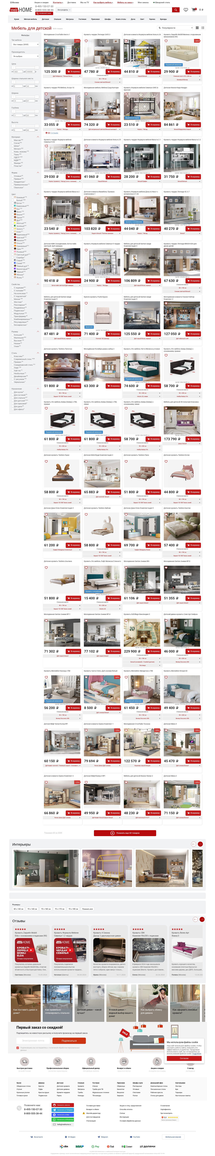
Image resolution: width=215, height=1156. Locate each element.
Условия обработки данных (130, 1121)
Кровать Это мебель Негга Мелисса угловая (142, 349)
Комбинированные (23, 319)
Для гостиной (20, 395)
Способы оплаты (126, 1109)
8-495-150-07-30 (44, 6)
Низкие (18, 343)
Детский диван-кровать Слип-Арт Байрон (181, 614)
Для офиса (19, 409)
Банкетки (120, 1089)
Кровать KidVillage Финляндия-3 (137, 614)
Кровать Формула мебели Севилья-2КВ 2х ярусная (141, 89)
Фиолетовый (23, 269)
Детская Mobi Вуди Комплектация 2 (98, 455)
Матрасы (81, 1089)
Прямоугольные (21, 184)
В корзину (75, 71)
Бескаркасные (20, 324)
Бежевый (21, 197)
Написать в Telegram (65, 1110)
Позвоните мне (45, 13)
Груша (20, 217)
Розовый (21, 251)
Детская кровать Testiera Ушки (56, 455)
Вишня (20, 214)
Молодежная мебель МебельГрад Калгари (101, 88)
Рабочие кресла (157, 1092)
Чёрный (21, 271)
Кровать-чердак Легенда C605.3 (97, 34)
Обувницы (121, 1086)
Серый (20, 260)
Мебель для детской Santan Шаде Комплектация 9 (137, 298)
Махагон (21, 240)
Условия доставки (93, 1106)
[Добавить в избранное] (46, 41)
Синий (20, 263)
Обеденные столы (24, 1086)
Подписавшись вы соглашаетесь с (50, 1049)
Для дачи (19, 406)
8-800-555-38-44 (44, 9)
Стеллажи (136, 1092)
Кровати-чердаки (63, 1092)
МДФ (17, 160)
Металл (18, 148)
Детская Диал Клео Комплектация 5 (139, 508)
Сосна (18, 143)
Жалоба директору (93, 1113)
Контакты (57, 2)
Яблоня (20, 274)
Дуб (19, 220)
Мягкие (18, 299)
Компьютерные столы (159, 1086)
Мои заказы (143, 2)
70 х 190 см (73, 909)
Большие (19, 334)
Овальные (19, 187)
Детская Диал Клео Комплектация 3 (59, 508)
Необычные (20, 373)
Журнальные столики (100, 1092)
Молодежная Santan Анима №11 (57, 614)
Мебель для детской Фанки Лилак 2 (138, 776)
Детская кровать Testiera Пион (136, 455)
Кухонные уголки (23, 1092)
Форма (14, 172)
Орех (20, 249)
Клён (19, 231)
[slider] (13, 67)
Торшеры (178, 1092)
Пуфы (40, 1089)
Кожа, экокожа (21, 151)
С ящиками (20, 287)
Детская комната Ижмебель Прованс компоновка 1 (99, 193)
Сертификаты (166, 1109)
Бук (19, 208)
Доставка (71, 2)
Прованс (18, 362)
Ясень (20, 277)
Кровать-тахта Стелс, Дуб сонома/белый (100, 671)
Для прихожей (20, 403)
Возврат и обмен (92, 1109)
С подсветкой (20, 296)
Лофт (17, 367)
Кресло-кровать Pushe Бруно (96, 297)
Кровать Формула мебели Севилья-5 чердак (102, 244)
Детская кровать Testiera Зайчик (97, 508)
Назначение (17, 388)
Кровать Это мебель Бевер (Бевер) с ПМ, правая (60, 403)
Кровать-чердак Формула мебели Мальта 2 (62, 192)
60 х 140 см (18, 909)
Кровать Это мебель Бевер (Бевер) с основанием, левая (138, 403)
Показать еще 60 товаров (127, 833)
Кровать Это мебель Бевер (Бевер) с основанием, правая (178, 350)
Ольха (20, 243)
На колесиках (20, 293)
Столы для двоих (157, 1096)
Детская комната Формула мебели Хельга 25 (102, 140)
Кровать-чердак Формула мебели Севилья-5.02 (57, 141)
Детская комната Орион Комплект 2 (59, 776)
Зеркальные (20, 382)
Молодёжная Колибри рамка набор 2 (99, 349)
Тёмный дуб (22, 266)
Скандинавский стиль (24, 364)
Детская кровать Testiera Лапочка (58, 349)
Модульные (20, 313)
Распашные (137, 1086)
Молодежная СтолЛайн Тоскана (137, 724)
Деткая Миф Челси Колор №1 (56, 724)
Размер (15, 331)
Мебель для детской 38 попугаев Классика (181, 402)
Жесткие (18, 302)
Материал (16, 137)
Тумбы (80, 1092)
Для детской (21, 400)
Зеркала (120, 1096)
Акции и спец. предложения (130, 1106)
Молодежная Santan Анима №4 (136, 561)
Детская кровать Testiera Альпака (58, 561)
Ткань (17, 154)
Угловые (18, 176)
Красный (21, 237)
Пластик (18, 166)
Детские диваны (63, 1089)
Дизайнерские (21, 376)
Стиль (14, 353)
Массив (18, 140)
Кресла (41, 1086)
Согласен (184, 1058)
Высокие (19, 340)
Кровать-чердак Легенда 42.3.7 (176, 192)
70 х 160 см (46, 909)
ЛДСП (18, 157)
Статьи (122, 1113)
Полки (135, 1096)
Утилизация (91, 1121)
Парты (59, 1096)
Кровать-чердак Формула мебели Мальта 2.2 (182, 140)
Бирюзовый (22, 206)
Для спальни (20, 397)
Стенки (95, 1086)
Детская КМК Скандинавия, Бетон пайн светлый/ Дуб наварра (60, 245)
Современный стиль (24, 359)
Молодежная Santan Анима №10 (177, 561)
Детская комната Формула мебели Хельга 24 (142, 34)
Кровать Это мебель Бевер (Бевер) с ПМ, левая (100, 403)
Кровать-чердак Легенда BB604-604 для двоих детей (180, 245)
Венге (20, 211)
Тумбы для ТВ (97, 1089)
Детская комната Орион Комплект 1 (99, 724)
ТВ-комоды (96, 1096)
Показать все (87, 909)
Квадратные (20, 181)
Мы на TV (84, 2)
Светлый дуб (23, 254)
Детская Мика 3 (170, 724)
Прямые (19, 178)
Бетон (20, 203)
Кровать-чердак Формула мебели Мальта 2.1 (142, 140)
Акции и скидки (41, 2)
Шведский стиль (162, 2)
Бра (176, 1089)
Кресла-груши (43, 1092)
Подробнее (196, 1054)
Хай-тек (18, 370)
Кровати (81, 1086)
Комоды (81, 1096)
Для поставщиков (93, 1117)
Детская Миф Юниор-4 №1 (94, 776)
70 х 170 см (59, 909)
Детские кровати (63, 1086)
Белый (21, 200)
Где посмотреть (166, 1113)
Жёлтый (21, 223)
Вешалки (120, 1092)
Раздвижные (20, 307)
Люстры (178, 1086)
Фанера (18, 163)
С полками (20, 290)
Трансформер (20, 316)
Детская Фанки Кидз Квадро (175, 88)
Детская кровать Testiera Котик (177, 455)
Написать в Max (63, 1115)
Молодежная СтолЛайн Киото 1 (57, 34)
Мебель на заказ (124, 2)
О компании (165, 1106)
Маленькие (20, 337)
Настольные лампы (182, 1096)
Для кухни (19, 392)
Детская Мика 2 (170, 776)
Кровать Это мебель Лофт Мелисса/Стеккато (102, 561)
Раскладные (20, 304)
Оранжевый (22, 246)
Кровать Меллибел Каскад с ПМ (57, 671)
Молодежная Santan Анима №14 (97, 614)
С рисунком (20, 379)
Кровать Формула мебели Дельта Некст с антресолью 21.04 (141, 193)
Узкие (17, 346)
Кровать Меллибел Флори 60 (175, 671)
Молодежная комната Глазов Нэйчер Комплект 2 (179, 298)
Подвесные (19, 310)
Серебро (20, 257)
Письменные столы (158, 1089)
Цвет (14, 194)
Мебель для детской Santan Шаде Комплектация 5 (57, 298)
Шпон (17, 145)
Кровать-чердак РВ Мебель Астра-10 (59, 88)
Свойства (16, 284)
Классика (19, 356)
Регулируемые (21, 322)
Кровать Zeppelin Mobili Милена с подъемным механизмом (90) (182, 35)
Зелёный (21, 226)
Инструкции (124, 1117)
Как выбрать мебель (102, 2)
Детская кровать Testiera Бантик (177, 508)
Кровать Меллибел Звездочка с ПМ (138, 671)
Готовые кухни (22, 1096)
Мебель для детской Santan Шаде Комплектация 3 (137, 245)
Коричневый (22, 234)
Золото (20, 229)
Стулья (19, 1089)
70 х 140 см (32, 909)
